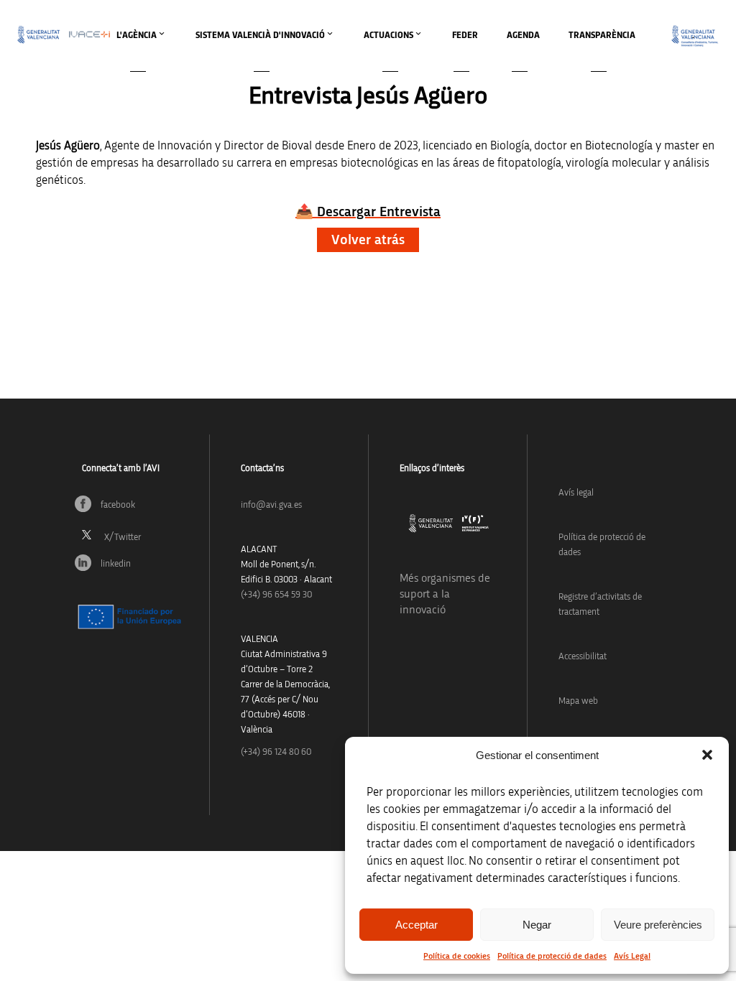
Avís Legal (632, 956)
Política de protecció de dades (552, 956)
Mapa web (578, 701)
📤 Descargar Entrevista (368, 212)
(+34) (276, 595)
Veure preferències (658, 925)
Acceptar (416, 925)
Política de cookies (456, 956)
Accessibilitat (582, 656)
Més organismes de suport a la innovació (445, 593)
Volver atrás (368, 240)
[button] (707, 755)
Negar (537, 925)
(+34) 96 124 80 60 (276, 752)
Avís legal (576, 493)
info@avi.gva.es (271, 505)
